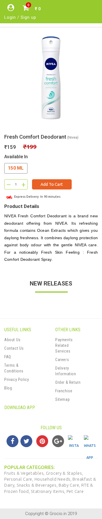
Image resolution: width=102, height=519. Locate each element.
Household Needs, (54, 479)
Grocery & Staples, (64, 473)
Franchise (63, 391)
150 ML (16, 168)
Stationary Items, (49, 491)
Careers (62, 359)
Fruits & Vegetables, (25, 473)
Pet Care (75, 491)
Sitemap (62, 399)
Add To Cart (52, 184)
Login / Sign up (20, 17)
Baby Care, (70, 485)
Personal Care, (19, 479)
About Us (12, 339)
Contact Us (14, 348)
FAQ (7, 357)
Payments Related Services (64, 345)
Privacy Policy (16, 379)
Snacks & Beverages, (38, 485)
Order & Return (67, 382)
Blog (8, 388)
